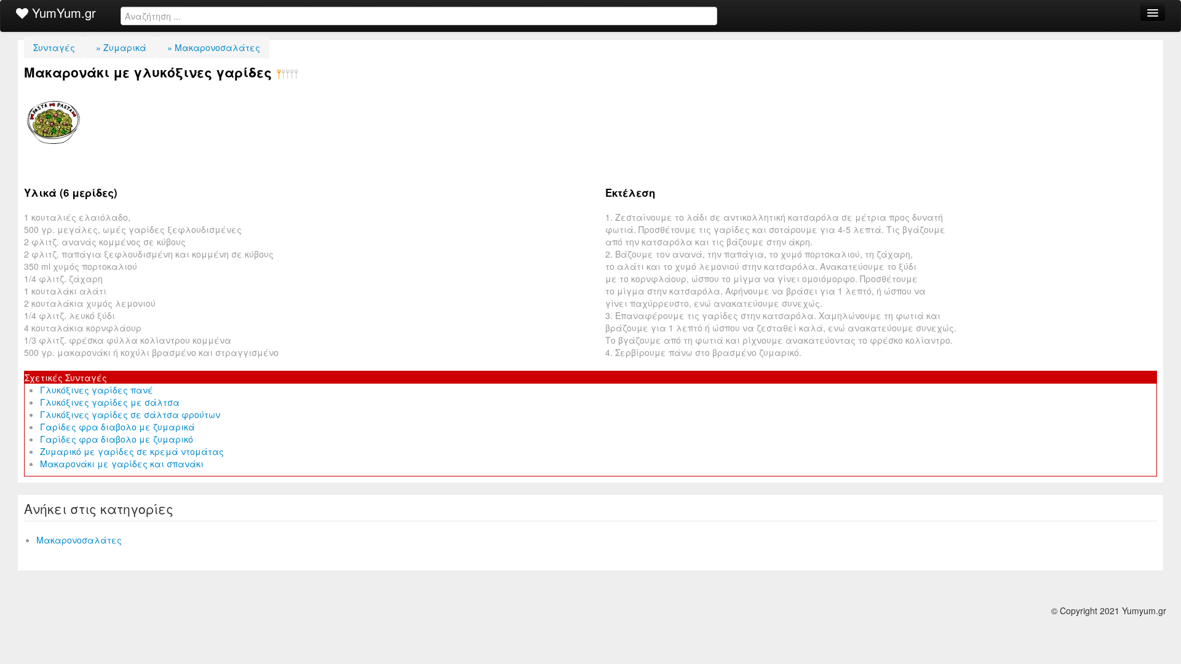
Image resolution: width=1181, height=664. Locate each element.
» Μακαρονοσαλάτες (212, 47)
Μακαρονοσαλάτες (79, 540)
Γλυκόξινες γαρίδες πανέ (96, 390)
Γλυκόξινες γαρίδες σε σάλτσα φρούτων (130, 414)
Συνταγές (54, 47)
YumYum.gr (62, 13)
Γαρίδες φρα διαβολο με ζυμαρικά (117, 427)
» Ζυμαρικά (119, 47)
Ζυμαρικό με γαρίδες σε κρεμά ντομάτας (132, 451)
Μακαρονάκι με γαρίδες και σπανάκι (122, 463)
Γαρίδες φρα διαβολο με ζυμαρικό (116, 439)
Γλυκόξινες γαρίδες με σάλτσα (110, 402)
